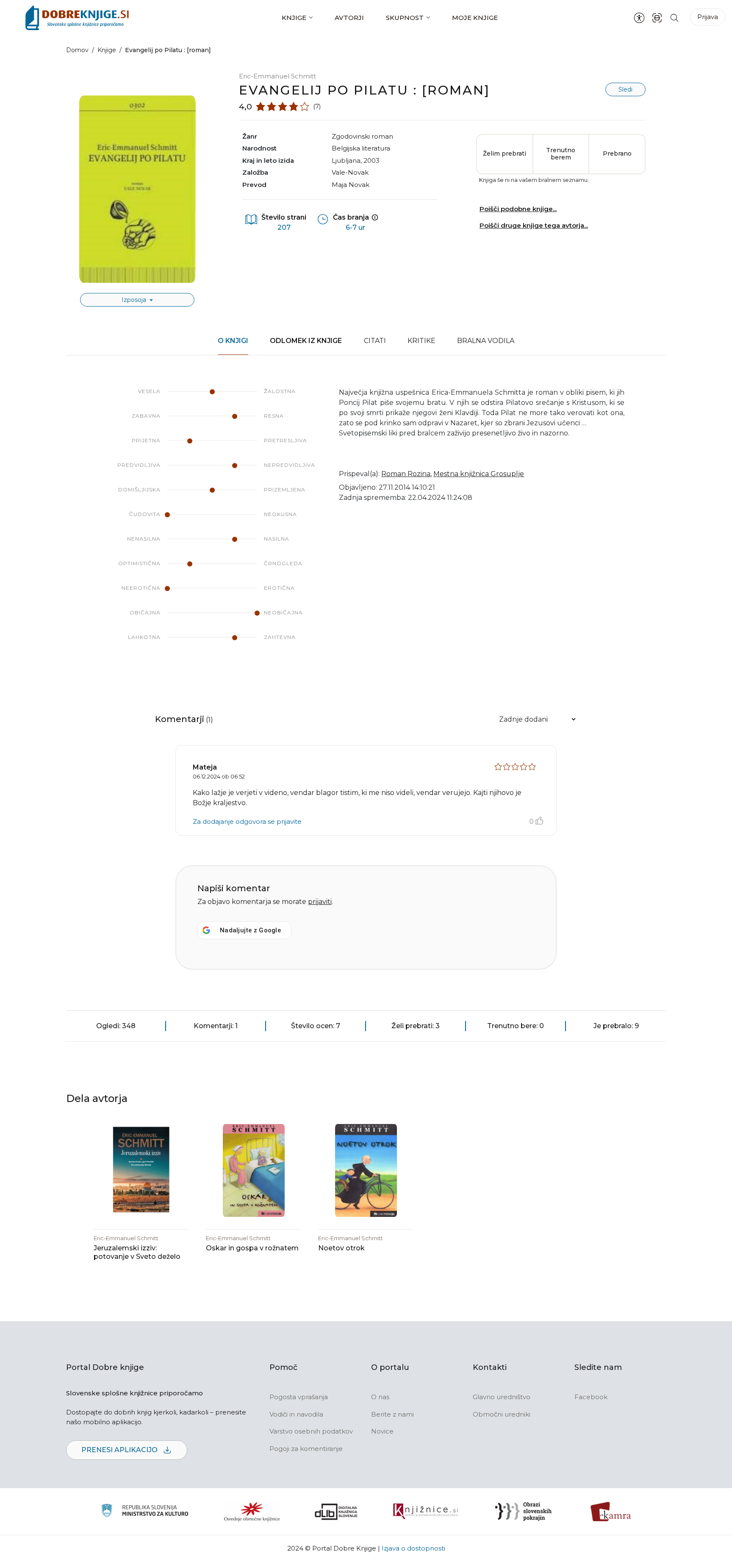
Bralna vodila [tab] (485, 341)
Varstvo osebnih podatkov (311, 1431)
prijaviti (320, 902)
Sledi (625, 89)
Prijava (707, 17)
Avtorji (349, 18)
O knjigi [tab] (233, 341)
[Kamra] (611, 1511)
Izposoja (135, 300)
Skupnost (405, 18)
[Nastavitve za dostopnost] (639, 17)
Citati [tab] (375, 341)
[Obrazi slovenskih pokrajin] (523, 1511)
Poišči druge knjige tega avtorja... (534, 225)
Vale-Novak (350, 172)
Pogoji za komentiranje (306, 1449)
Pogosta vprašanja (298, 1397)
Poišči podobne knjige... (518, 209)
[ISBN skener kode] (657, 17)
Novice (382, 1431)
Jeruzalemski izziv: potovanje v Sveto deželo (137, 1252)
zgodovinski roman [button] (362, 136)
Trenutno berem (560, 154)
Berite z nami (392, 1414)
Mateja (205, 767)
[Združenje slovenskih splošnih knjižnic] (425, 1511)
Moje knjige (475, 18)
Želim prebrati (504, 153)
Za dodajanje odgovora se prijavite (247, 821)
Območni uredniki (501, 1414)
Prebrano (617, 153)
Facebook (590, 1397)
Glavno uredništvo (501, 1397)
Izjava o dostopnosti (413, 1548)
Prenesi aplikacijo (120, 1450)
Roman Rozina (405, 474)
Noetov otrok (341, 1248)
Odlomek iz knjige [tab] (306, 341)
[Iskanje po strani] (674, 17)
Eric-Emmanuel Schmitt (277, 76)
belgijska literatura (361, 148)
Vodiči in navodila (296, 1414)
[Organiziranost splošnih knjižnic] (252, 1511)
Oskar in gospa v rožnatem (252, 1248)
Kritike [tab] (421, 341)
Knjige (294, 18)
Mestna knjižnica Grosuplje (478, 474)
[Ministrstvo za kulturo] (145, 1512)
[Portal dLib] (336, 1511)
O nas (380, 1397)
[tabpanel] (366, 522)
